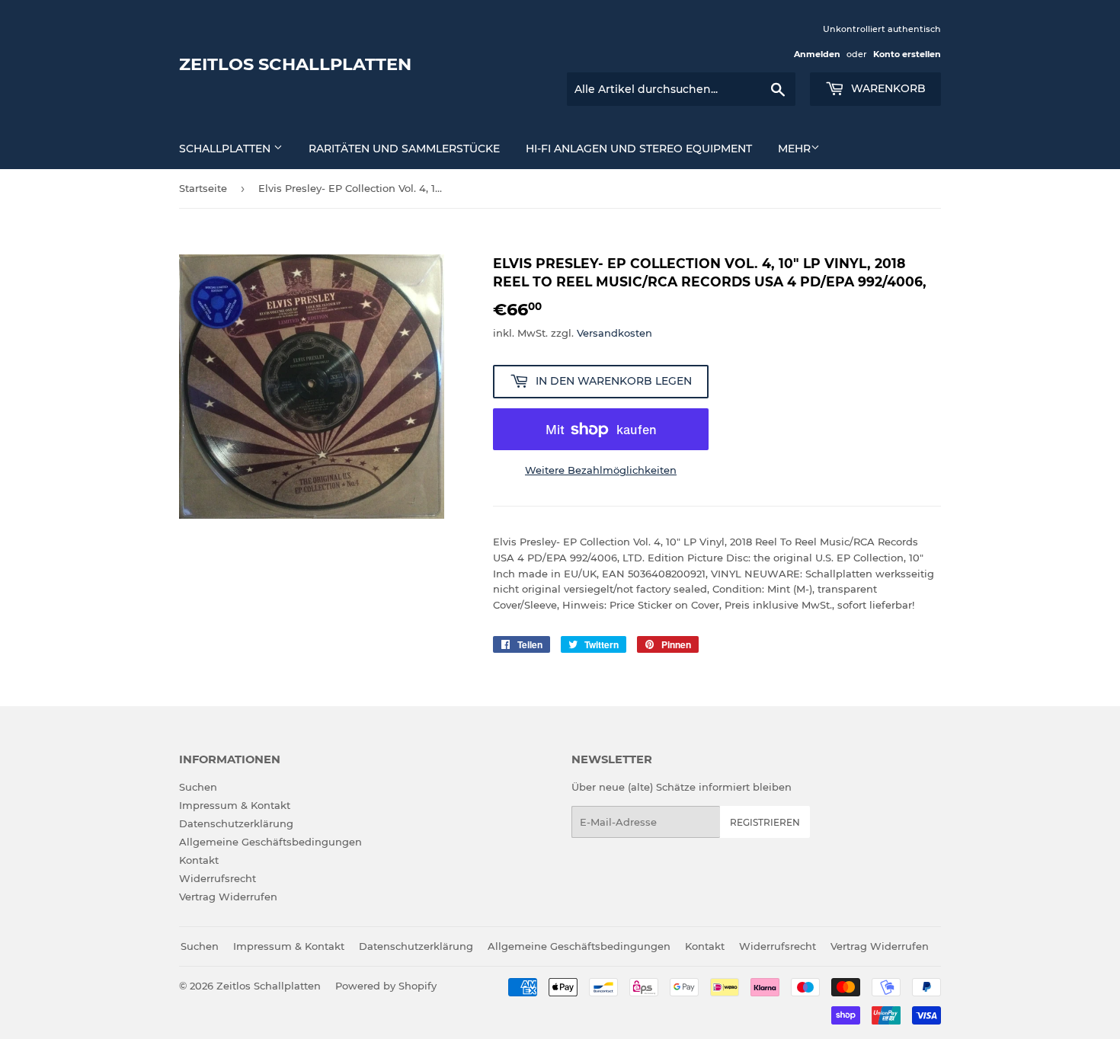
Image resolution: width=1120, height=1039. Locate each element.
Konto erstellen (907, 54)
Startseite (203, 188)
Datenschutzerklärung (236, 823)
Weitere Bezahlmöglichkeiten (601, 470)
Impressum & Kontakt (234, 805)
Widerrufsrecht (217, 878)
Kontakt (199, 860)
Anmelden (817, 54)
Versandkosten (614, 333)
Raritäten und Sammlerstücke (404, 148)
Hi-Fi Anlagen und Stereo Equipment (639, 148)
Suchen (198, 787)
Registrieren (765, 822)
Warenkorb (887, 88)
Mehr (794, 148)
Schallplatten (226, 148)
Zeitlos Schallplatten (295, 64)
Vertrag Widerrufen (228, 896)
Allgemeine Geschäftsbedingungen (270, 842)
